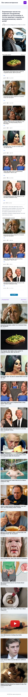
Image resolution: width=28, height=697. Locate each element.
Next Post (24, 299)
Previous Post (5, 299)
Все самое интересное (10, 2)
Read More (14, 294)
